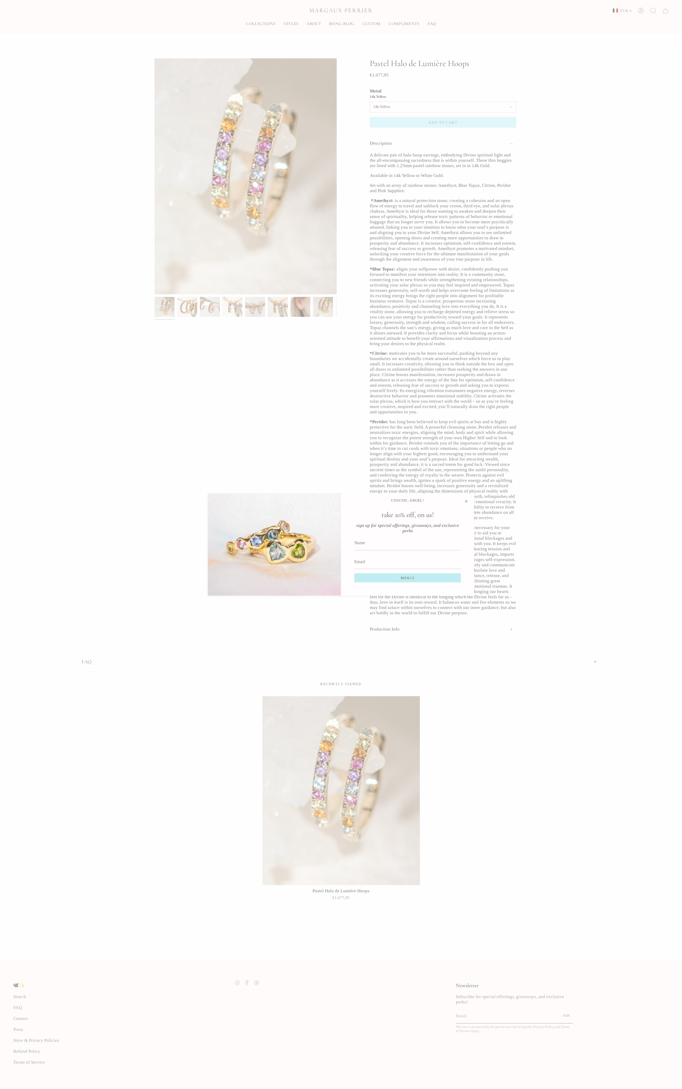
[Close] (466, 501)
